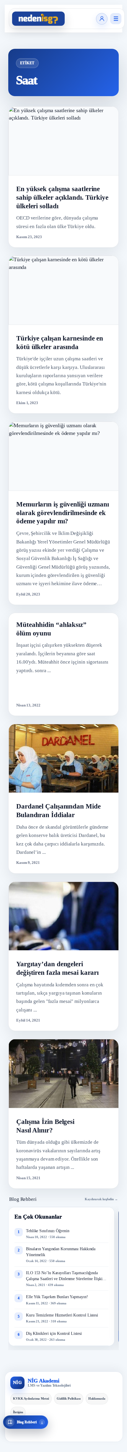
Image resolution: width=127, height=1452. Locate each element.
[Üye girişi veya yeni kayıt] (102, 19)
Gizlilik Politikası (69, 1398)
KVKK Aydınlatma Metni (31, 1398)
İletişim (18, 1412)
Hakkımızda (96, 1398)
